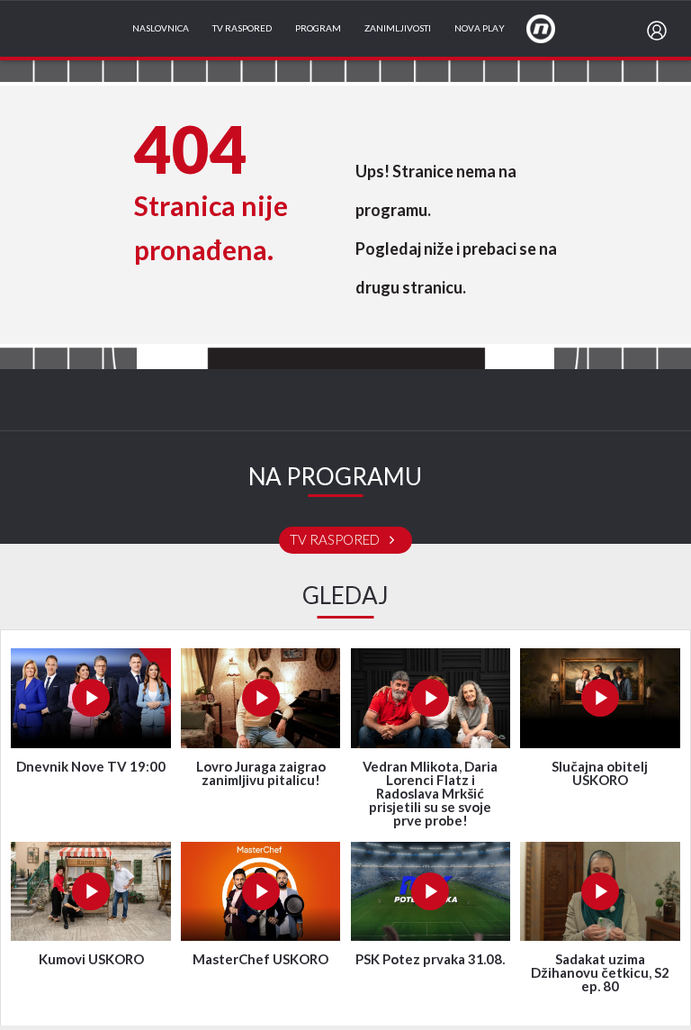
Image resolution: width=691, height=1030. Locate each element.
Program (318, 28)
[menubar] (660, 31)
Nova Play (479, 28)
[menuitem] (660, 30)
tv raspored (336, 540)
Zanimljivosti (397, 28)
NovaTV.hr (552, 28)
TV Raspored (242, 28)
